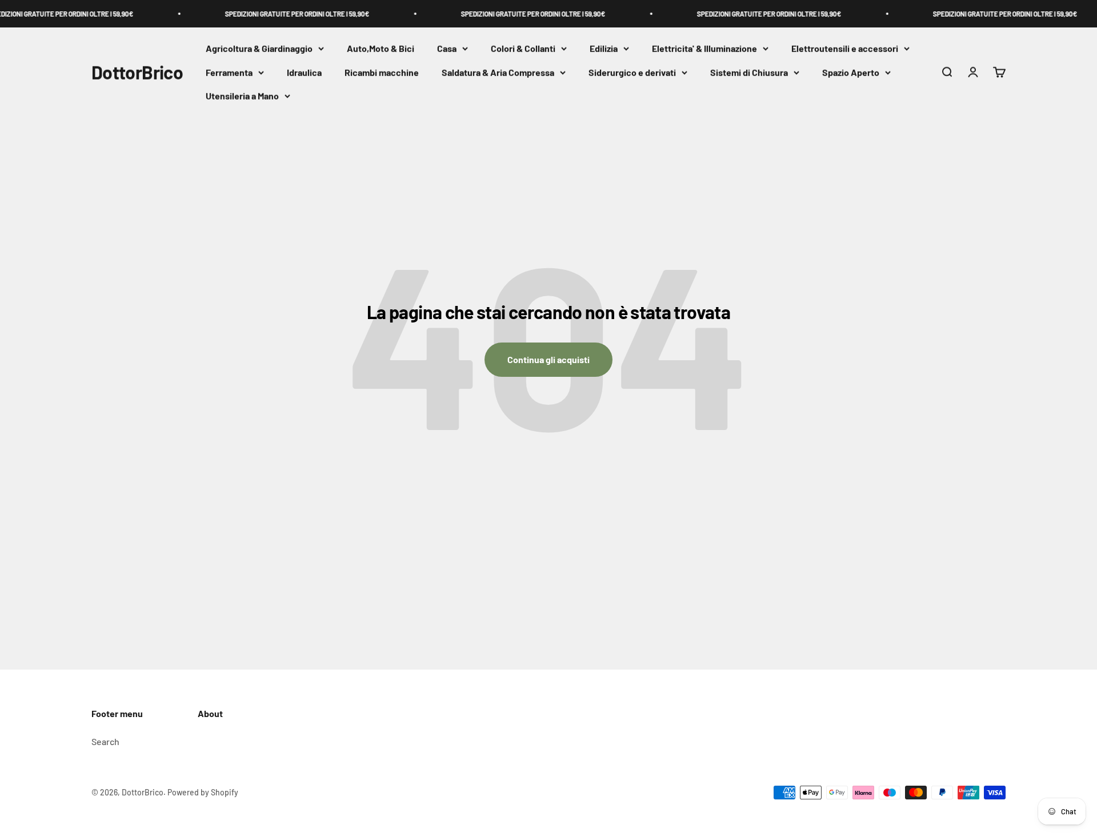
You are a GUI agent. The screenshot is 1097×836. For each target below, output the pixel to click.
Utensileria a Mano (242, 96)
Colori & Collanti (523, 48)
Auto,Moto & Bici (380, 48)
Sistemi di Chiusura (749, 72)
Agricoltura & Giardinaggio (259, 48)
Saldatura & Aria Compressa (498, 72)
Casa (447, 48)
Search (105, 741)
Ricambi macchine (382, 72)
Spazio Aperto (850, 72)
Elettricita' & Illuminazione (704, 48)
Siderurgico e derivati (632, 72)
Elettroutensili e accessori (844, 48)
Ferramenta (229, 72)
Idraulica (304, 72)
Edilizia (604, 48)
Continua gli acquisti (548, 359)
